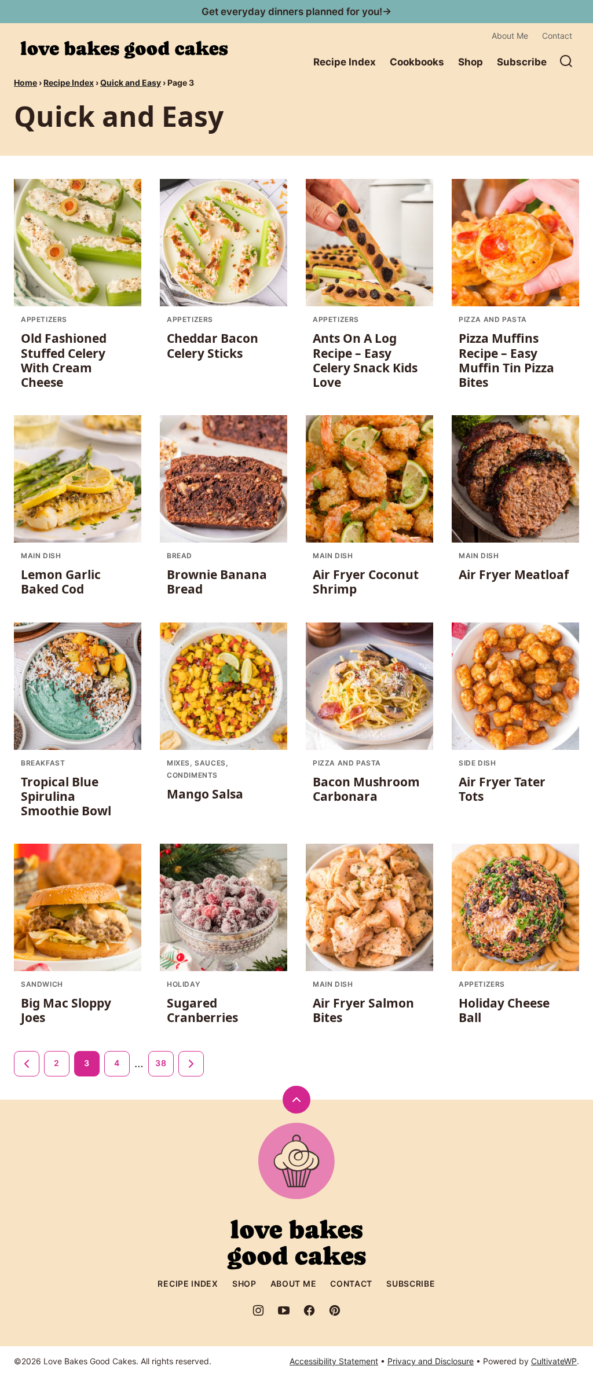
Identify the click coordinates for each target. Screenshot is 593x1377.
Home (25, 82)
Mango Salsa (205, 794)
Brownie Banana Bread (217, 581)
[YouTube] (283, 1310)
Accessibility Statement (334, 1361)
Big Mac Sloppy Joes (66, 1010)
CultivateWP (554, 1361)
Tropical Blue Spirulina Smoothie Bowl (66, 796)
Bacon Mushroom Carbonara (366, 789)
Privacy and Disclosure (430, 1361)
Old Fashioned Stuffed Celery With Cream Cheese (64, 360)
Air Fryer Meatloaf (514, 574)
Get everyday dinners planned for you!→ (296, 11)
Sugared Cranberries (202, 1010)
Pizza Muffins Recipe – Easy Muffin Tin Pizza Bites (506, 360)
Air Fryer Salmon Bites (363, 1010)
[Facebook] (309, 1310)
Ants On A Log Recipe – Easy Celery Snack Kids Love (365, 360)
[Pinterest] (334, 1310)
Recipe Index (344, 62)
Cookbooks (417, 62)
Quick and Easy (130, 82)
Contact (557, 36)
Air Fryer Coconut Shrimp (366, 581)
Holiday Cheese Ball (504, 1010)
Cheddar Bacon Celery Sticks (212, 345)
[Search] (566, 61)
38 (160, 1063)
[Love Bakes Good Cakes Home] (124, 50)
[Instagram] (258, 1310)
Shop (470, 62)
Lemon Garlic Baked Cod (61, 581)
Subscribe (522, 62)
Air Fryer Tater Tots (502, 789)
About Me (510, 36)
